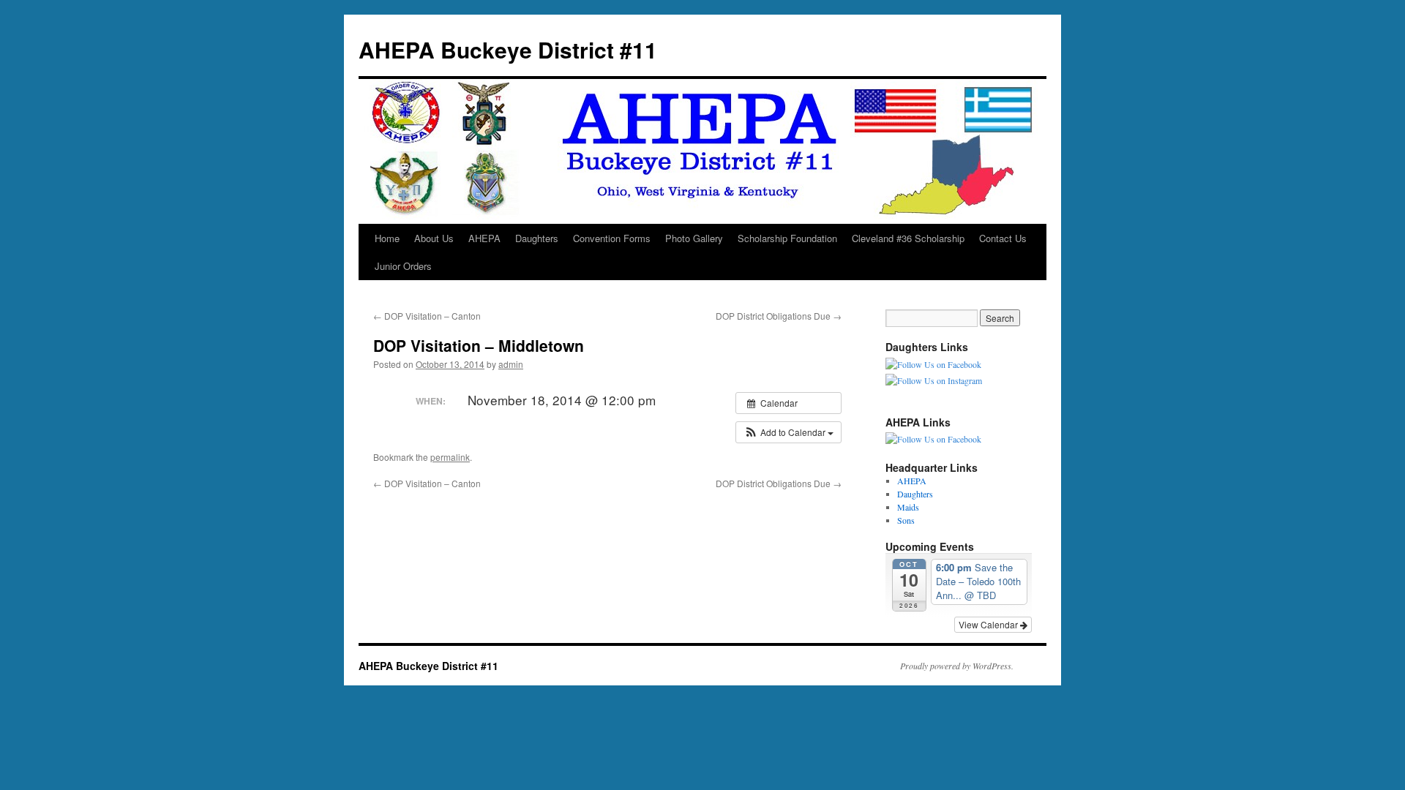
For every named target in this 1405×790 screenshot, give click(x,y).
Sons (906, 520)
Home (387, 238)
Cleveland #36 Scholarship (908, 238)
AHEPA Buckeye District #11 (508, 49)
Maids (908, 507)
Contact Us (1003, 238)
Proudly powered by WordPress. (957, 666)
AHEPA (484, 238)
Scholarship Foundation (787, 238)
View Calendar (989, 624)
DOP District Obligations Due (779, 315)
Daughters (536, 238)
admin (510, 364)
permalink (450, 457)
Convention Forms (612, 238)
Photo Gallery (694, 238)
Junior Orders (403, 266)
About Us (434, 238)
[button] (788, 432)
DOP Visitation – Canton (427, 315)
